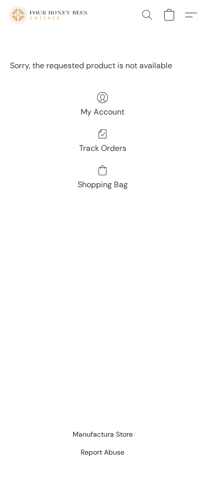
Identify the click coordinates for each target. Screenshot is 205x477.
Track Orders (102, 148)
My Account (102, 112)
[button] (50, 15)
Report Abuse (102, 452)
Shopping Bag (103, 184)
